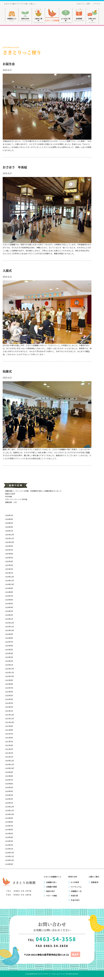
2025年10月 (9, 542)
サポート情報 (51, 895)
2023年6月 (9, 645)
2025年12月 (9, 534)
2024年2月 (9, 615)
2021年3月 (9, 749)
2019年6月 (9, 829)
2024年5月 (9, 603)
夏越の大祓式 (10, 494)
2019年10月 (9, 814)
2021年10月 (9, 722)
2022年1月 (9, 711)
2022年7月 (9, 688)
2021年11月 (9, 718)
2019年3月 (9, 841)
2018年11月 (9, 856)
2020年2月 (9, 799)
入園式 (7, 270)
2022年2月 (9, 707)
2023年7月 (9, 642)
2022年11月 (9, 672)
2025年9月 (9, 546)
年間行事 (74, 895)
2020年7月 (9, 780)
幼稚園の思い (51, 882)
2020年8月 (9, 776)
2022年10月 (9, 676)
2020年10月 (9, 768)
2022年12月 (9, 668)
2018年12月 (9, 852)
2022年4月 (9, 699)
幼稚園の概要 (51, 886)
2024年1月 (9, 619)
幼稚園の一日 (76, 891)
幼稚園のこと (11, 19)
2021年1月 (9, 757)
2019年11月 (9, 810)
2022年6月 (9, 691)
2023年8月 (9, 638)
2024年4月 (9, 607)
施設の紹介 (50, 891)
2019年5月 (9, 833)
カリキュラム (76, 886)
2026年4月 (9, 527)
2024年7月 (9, 596)
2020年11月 (9, 764)
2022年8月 (9, 684)
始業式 (7, 371)
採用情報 (79, 19)
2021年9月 (9, 726)
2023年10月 (9, 630)
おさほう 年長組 (15, 167)
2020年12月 (9, 760)
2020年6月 (9, 783)
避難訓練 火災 (11, 502)
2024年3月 (9, 611)
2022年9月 (9, 680)
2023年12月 (9, 622)
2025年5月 (9, 557)
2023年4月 (9, 653)
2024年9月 (9, 588)
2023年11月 (9, 626)
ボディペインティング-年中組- (16, 499)
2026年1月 (9, 531)
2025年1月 (9, 573)
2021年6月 (9, 737)
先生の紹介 (75, 900)
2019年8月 (9, 822)
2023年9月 (9, 634)
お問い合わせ (92, 20)
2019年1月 (9, 849)
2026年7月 (9, 515)
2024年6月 (9, 599)
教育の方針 (25, 19)
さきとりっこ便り (83, 3)
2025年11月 (9, 538)
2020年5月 (9, 787)
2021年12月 (9, 714)
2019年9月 (9, 818)
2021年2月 (9, 753)
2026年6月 (9, 519)
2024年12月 (9, 576)
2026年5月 (9, 523)
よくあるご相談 (66, 20)
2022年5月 (9, 695)
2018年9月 (9, 864)
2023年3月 (9, 657)
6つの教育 (75, 882)
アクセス (96, 3)
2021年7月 (9, 734)
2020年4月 (9, 791)
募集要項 (94, 882)
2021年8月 (9, 730)
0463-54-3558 (23, 890)
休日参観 (8, 496)
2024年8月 (9, 592)
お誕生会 (9, 64)
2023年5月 (9, 649)
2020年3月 (9, 795)
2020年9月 (9, 772)
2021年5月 (9, 741)
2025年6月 (9, 553)
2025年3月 (9, 565)
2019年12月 (9, 806)
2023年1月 (9, 665)
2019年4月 (9, 837)
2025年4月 (9, 561)
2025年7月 (9, 550)
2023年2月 (9, 661)
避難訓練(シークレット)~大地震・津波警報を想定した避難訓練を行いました (33, 491)
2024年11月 (9, 580)
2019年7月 (9, 825)
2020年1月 (9, 803)
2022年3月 (9, 703)
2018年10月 (9, 860)
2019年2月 (9, 845)
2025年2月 (9, 569)
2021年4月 (9, 745)
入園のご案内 (39, 20)
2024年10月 (9, 584)
